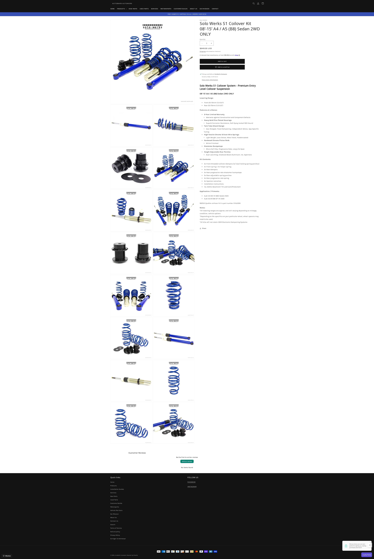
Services (113, 493)
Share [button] (204, 228)
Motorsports (114, 507)
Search (112, 524)
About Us (113, 517)
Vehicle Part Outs (116, 510)
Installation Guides (117, 489)
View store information (210, 80)
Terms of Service (116, 528)
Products (113, 486)
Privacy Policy (115, 535)
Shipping (203, 51)
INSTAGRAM (192, 487)
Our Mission (114, 514)
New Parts (113, 496)
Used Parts (114, 500)
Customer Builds (116, 503)
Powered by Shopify (132, 555)
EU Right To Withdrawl (118, 539)
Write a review (187, 461)
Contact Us (114, 521)
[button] (122, 9)
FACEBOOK (191, 482)
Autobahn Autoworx (120, 555)
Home (112, 482)
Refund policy (115, 532)
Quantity (202, 39)
